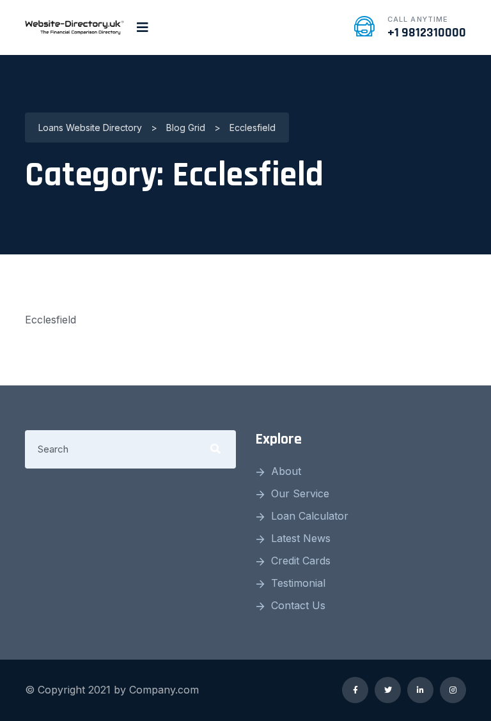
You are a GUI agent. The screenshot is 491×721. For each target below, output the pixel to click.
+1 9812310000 (426, 32)
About (286, 471)
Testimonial (298, 583)
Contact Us (298, 605)
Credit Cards (301, 560)
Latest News (301, 538)
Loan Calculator (309, 515)
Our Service (300, 493)
